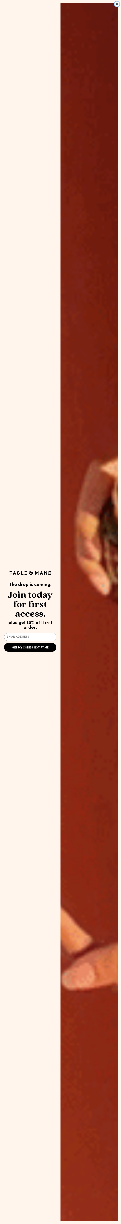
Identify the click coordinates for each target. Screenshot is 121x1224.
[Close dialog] (117, 4)
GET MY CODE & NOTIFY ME (30, 647)
